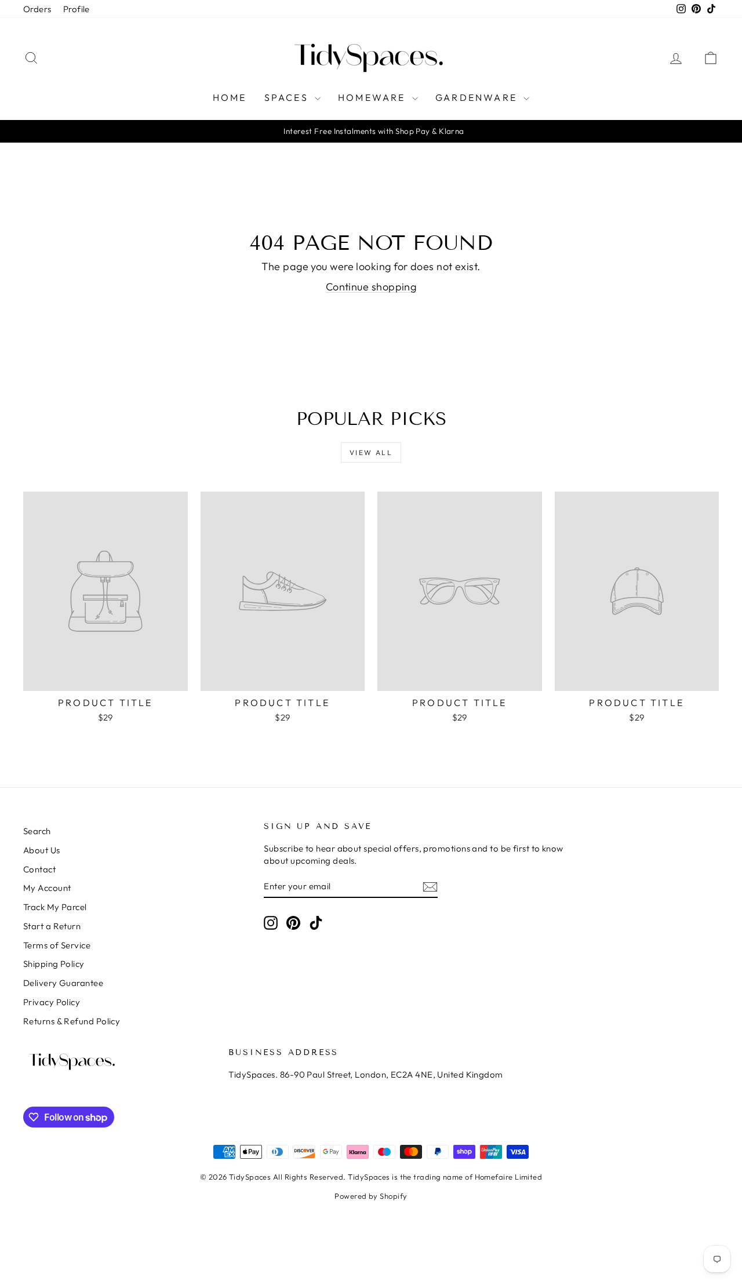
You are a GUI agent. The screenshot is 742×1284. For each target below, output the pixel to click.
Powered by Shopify (370, 1196)
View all (371, 452)
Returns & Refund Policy (71, 1021)
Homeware (373, 97)
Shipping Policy (54, 963)
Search (37, 830)
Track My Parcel (55, 906)
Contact (39, 869)
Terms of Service (56, 945)
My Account (47, 887)
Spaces (288, 97)
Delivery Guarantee (63, 982)
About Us (41, 850)
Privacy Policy (51, 1001)
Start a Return (52, 926)
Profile (76, 8)
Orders (37, 8)
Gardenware (478, 97)
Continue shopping (371, 286)
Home (230, 97)
